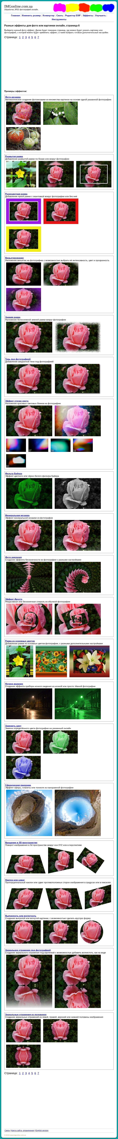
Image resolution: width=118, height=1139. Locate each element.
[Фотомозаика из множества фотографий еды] (23, 150)
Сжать (59, 15)
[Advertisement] (59, 64)
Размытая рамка (14, 156)
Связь (7, 1130)
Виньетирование (14, 258)
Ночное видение (14, 684)
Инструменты (59, 19)
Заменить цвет (13, 726)
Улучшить (100, 15)
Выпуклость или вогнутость (20, 916)
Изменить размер (31, 15)
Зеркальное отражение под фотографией (28, 950)
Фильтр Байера (13, 473)
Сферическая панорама (18, 785)
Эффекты (88, 15)
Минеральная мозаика (17, 515)
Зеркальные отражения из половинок (25, 1014)
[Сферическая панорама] (29, 836)
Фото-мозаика (13, 97)
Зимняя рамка (12, 317)
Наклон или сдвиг (15, 880)
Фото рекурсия (13, 557)
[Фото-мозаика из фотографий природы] (60, 125)
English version (41, 1130)
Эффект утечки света (16, 401)
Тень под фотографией (18, 359)
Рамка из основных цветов (20, 641)
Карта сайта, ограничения (22, 1130)
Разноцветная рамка (16, 194)
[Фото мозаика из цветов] (23, 125)
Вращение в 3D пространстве (21, 842)
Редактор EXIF (73, 15)
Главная (15, 15)
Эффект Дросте (13, 599)
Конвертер (48, 15)
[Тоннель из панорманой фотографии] (78, 836)
